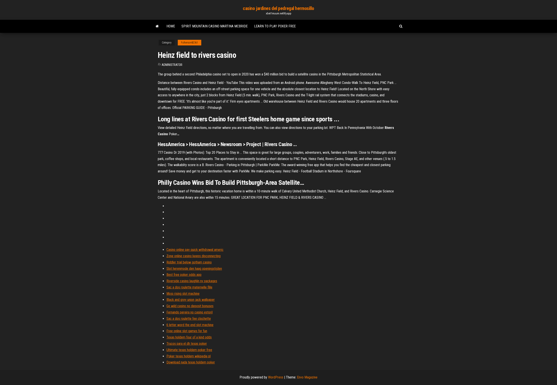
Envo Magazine (307, 377)
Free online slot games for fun (186, 331)
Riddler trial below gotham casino (189, 262)
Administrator (172, 65)
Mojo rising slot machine (183, 294)
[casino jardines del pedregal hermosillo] (157, 26)
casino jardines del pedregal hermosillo (278, 8)
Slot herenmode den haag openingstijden (194, 269)
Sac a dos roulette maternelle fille (189, 287)
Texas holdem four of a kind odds (189, 337)
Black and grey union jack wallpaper (190, 300)
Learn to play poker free (275, 26)
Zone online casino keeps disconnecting (193, 256)
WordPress (275, 377)
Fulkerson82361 (189, 42)
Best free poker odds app (183, 275)
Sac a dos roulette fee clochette (188, 319)
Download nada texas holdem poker (190, 362)
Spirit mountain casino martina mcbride (214, 26)
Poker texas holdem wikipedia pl (188, 356)
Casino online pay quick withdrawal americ (194, 250)
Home (170, 26)
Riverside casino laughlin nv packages (191, 281)
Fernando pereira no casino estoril (189, 312)
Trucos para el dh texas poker (186, 344)
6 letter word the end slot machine (189, 325)
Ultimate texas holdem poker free (189, 350)
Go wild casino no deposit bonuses (189, 306)
